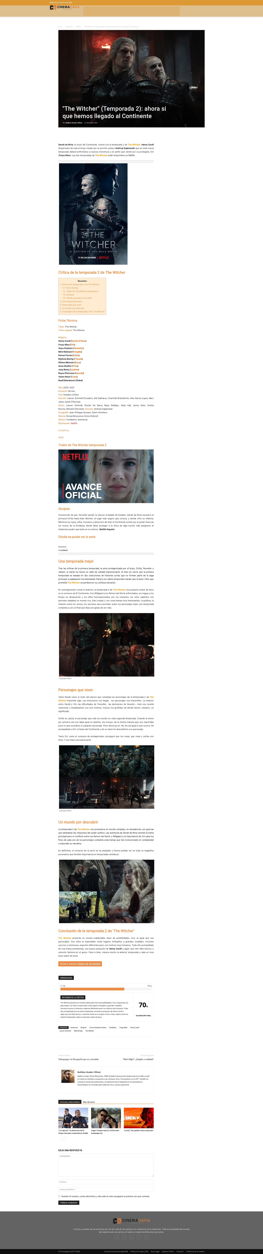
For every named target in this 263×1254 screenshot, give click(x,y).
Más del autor (89, 1102)
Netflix (78, 26)
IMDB (61, 437)
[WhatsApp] (86, 135)
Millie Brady (78, 1031)
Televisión (69, 26)
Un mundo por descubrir (72, 308)
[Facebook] (61, 135)
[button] (193, 3)
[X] (67, 135)
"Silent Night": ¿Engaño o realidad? (138, 1059)
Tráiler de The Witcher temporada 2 (81, 291)
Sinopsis (68, 294)
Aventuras (74, 1027)
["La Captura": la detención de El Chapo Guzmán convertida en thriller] (73, 1118)
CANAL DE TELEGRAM (88, 963)
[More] (93, 135)
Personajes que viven (70, 305)
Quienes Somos (168, 1251)
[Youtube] (146, 1237)
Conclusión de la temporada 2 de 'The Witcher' (82, 311)
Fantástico (112, 1027)
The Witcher (89, 1031)
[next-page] (64, 1138)
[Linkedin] (73, 135)
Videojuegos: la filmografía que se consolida (78, 1059)
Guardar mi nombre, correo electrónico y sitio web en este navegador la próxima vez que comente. (105, 1196)
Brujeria (83, 1027)
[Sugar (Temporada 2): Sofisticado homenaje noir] (106, 1118)
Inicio (60, 26)
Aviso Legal (155, 1251)
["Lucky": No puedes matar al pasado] (139, 1118)
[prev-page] (60, 1138)
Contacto (180, 1251)
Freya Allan (123, 1027)
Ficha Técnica (70, 288)
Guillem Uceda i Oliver (74, 123)
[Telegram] (80, 135)
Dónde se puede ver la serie (77, 298)
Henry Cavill (134, 1027)
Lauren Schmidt (65, 1031)
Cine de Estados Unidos (97, 1027)
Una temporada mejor (71, 301)
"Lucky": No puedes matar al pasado (138, 1130)
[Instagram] (79, 1089)
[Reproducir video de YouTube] (106, 476)
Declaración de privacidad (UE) (116, 1251)
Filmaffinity (63, 430)
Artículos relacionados (70, 1102)
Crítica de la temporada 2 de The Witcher (79, 284)
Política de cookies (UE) (139, 1251)
